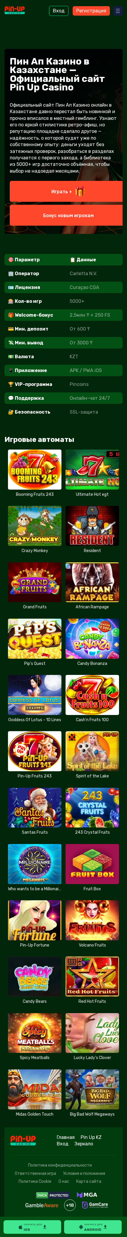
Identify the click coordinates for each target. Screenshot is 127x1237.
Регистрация (91, 11)
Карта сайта (88, 1181)
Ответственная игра (35, 1173)
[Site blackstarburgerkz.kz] (20, 10)
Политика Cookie (35, 1181)
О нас (63, 1181)
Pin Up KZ (91, 1137)
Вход (59, 11)
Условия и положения (84, 1173)
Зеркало (83, 1144)
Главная (66, 1137)
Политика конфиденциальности (60, 1165)
